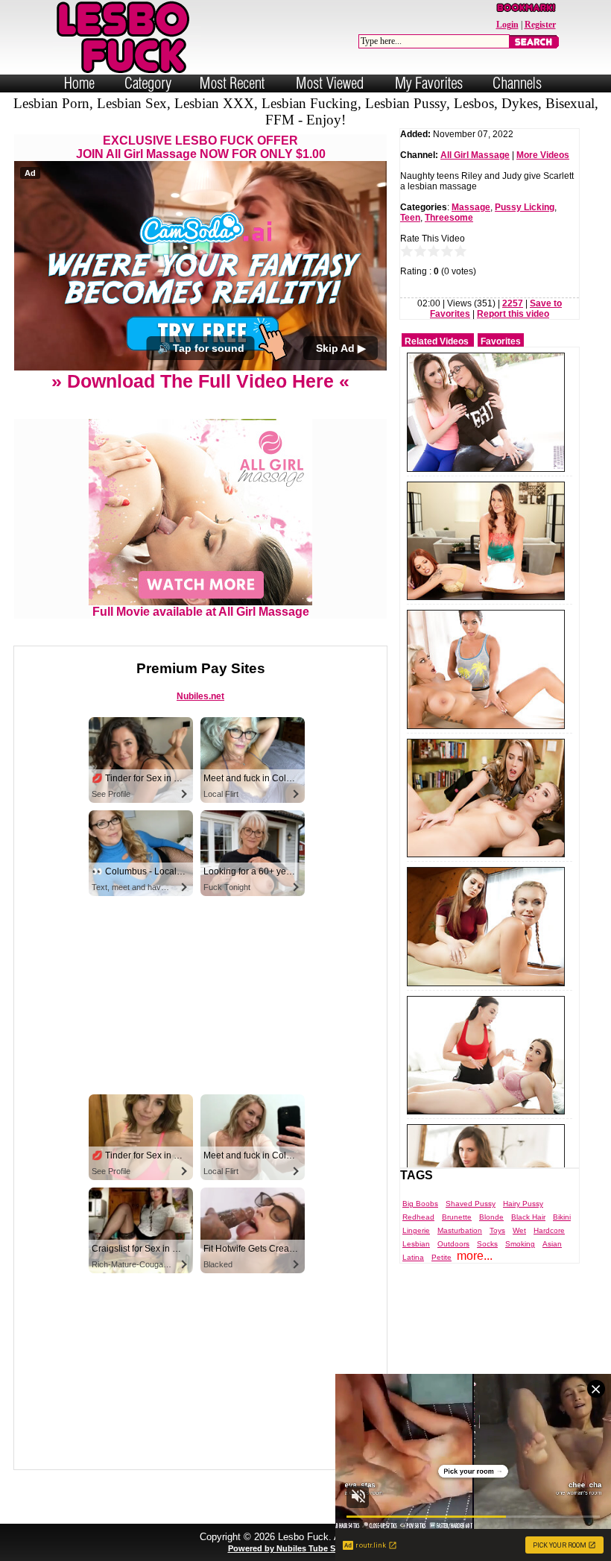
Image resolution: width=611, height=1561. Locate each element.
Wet (519, 1230)
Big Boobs (420, 1203)
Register (540, 24)
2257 (512, 303)
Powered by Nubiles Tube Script (290, 1548)
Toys (497, 1230)
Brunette (457, 1217)
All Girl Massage (475, 155)
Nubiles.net (200, 696)
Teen (410, 217)
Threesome (449, 217)
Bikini (562, 1217)
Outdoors (453, 1244)
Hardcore (549, 1230)
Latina (413, 1257)
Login (507, 24)
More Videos (542, 155)
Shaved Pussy (471, 1203)
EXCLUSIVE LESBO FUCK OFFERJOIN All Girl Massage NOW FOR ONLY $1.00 (201, 147)
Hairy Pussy (523, 1203)
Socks (487, 1244)
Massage (471, 207)
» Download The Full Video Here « (200, 380)
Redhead (418, 1217)
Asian (552, 1244)
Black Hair (528, 1217)
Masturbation (459, 1230)
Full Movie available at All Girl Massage (200, 611)
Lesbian (416, 1244)
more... (475, 1255)
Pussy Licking (524, 207)
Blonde (491, 1217)
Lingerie (416, 1230)
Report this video (513, 314)
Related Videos (437, 341)
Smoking (520, 1244)
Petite (441, 1257)
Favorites (501, 341)
